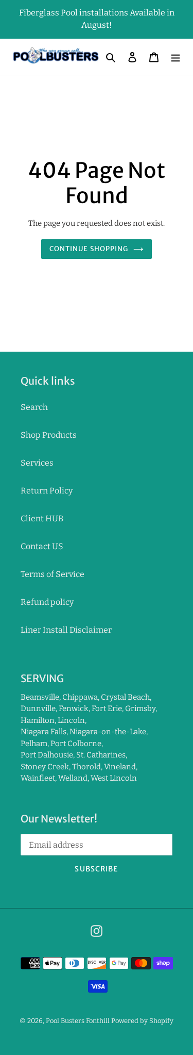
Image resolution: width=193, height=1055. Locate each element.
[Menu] (175, 56)
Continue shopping (88, 248)
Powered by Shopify (142, 1021)
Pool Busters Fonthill (78, 1021)
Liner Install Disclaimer (66, 630)
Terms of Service (52, 574)
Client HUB (42, 518)
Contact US (42, 546)
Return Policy (47, 491)
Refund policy (47, 602)
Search (34, 407)
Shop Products (49, 435)
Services (37, 463)
